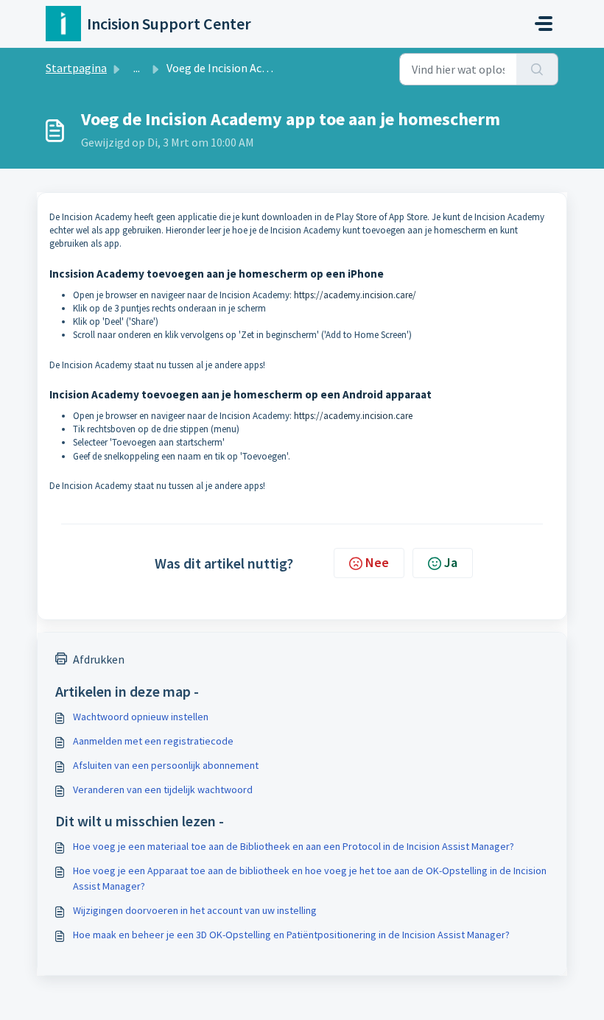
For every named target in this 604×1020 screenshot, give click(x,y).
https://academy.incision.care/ (355, 295)
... (136, 67)
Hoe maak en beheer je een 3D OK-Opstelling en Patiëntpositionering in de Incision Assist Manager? (291, 934)
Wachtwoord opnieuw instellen (140, 716)
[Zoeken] (537, 69)
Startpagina (76, 67)
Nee (377, 562)
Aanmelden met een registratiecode (153, 741)
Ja (450, 562)
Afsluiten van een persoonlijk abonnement (166, 765)
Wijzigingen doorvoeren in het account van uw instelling (195, 910)
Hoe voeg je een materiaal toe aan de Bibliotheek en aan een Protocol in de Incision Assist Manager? (293, 846)
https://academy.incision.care (353, 415)
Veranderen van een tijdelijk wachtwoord (163, 789)
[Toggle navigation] (543, 23)
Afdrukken (98, 659)
